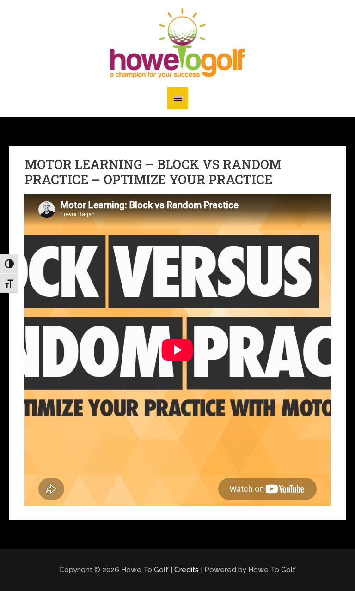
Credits (186, 569)
